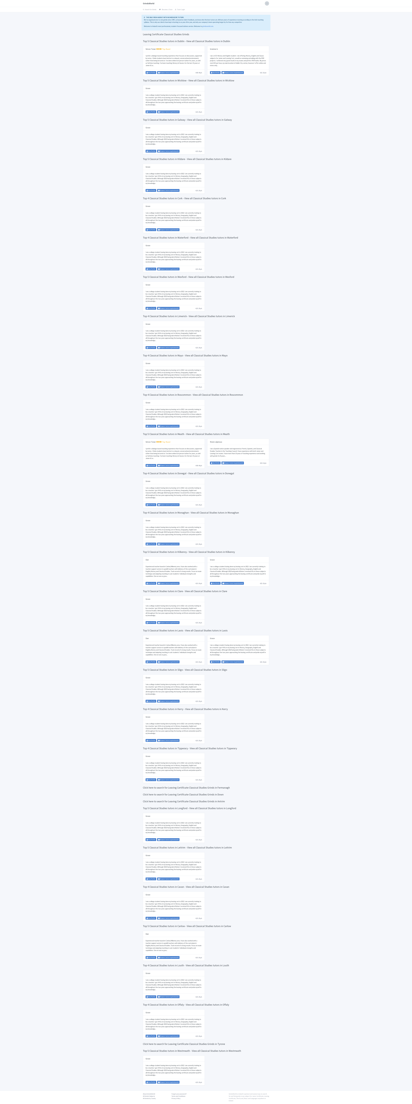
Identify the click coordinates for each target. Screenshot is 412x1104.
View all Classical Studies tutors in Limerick (212, 316)
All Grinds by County (149, 1098)
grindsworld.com (207, 26)
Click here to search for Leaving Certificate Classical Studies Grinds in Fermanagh (186, 787)
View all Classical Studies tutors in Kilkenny (212, 552)
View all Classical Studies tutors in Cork (205, 198)
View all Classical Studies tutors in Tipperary (213, 748)
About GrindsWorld (149, 1094)
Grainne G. (214, 49)
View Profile (151, 72)
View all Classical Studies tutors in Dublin (208, 41)
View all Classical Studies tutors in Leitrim (209, 847)
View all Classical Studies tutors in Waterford (214, 237)
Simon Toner (158, 49)
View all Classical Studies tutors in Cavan (207, 886)
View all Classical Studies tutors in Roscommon (218, 394)
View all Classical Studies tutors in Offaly (207, 1004)
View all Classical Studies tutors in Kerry (206, 709)
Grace (148, 88)
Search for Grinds (150, 9)
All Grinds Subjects (149, 1096)
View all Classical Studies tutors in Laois (206, 630)
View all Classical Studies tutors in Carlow (209, 926)
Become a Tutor (167, 9)
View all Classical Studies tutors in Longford (212, 808)
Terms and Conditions (178, 1096)
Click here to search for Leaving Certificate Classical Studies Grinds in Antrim (184, 801)
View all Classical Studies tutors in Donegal (211, 473)
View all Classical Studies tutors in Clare (206, 591)
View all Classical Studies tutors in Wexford (211, 277)
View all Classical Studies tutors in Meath (208, 434)
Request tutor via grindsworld (169, 72)
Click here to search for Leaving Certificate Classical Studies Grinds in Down (183, 794)
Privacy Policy (176, 1098)
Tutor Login (181, 9)
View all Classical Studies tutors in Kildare (209, 159)
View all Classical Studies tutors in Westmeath (216, 1050)
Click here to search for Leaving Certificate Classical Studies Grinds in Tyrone (184, 1044)
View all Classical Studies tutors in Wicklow (211, 80)
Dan (147, 559)
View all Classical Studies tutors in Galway (209, 119)
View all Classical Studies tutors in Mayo (206, 355)
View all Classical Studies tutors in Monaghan (215, 512)
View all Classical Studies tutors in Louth (207, 965)
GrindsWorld (148, 3)
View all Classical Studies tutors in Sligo (206, 669)
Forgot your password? (179, 1094)
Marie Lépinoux (216, 442)
